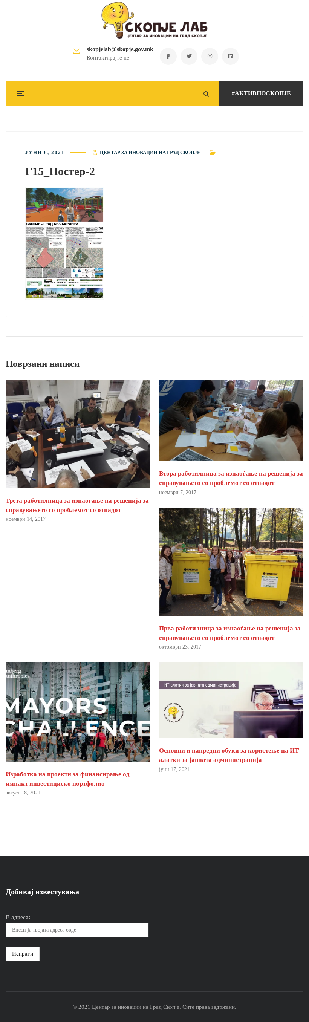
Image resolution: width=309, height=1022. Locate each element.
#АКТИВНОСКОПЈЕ (261, 93)
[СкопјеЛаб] (154, 20)
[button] (64, 243)
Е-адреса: (18, 917)
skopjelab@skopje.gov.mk (120, 49)
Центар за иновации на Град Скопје (150, 152)
